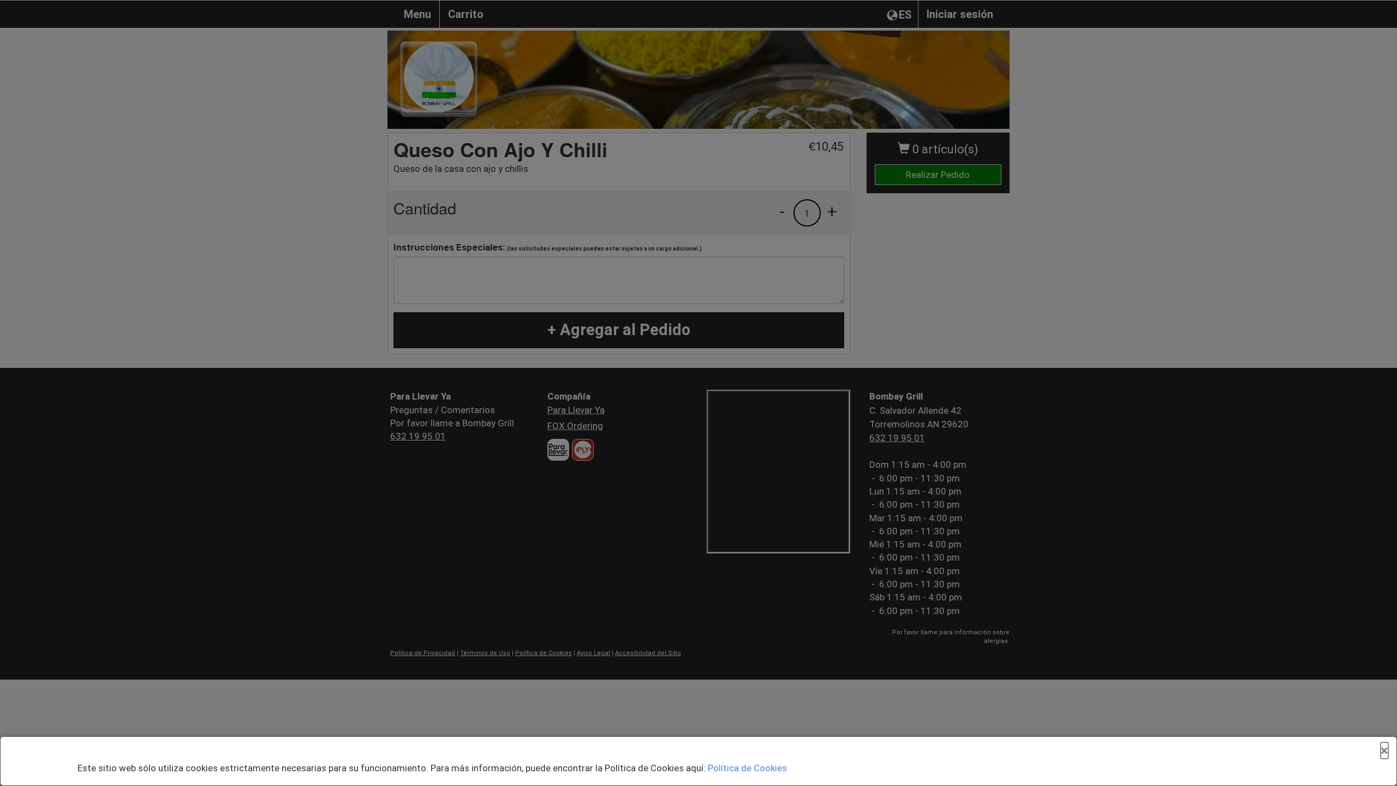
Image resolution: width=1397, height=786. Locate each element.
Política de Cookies (747, 768)
